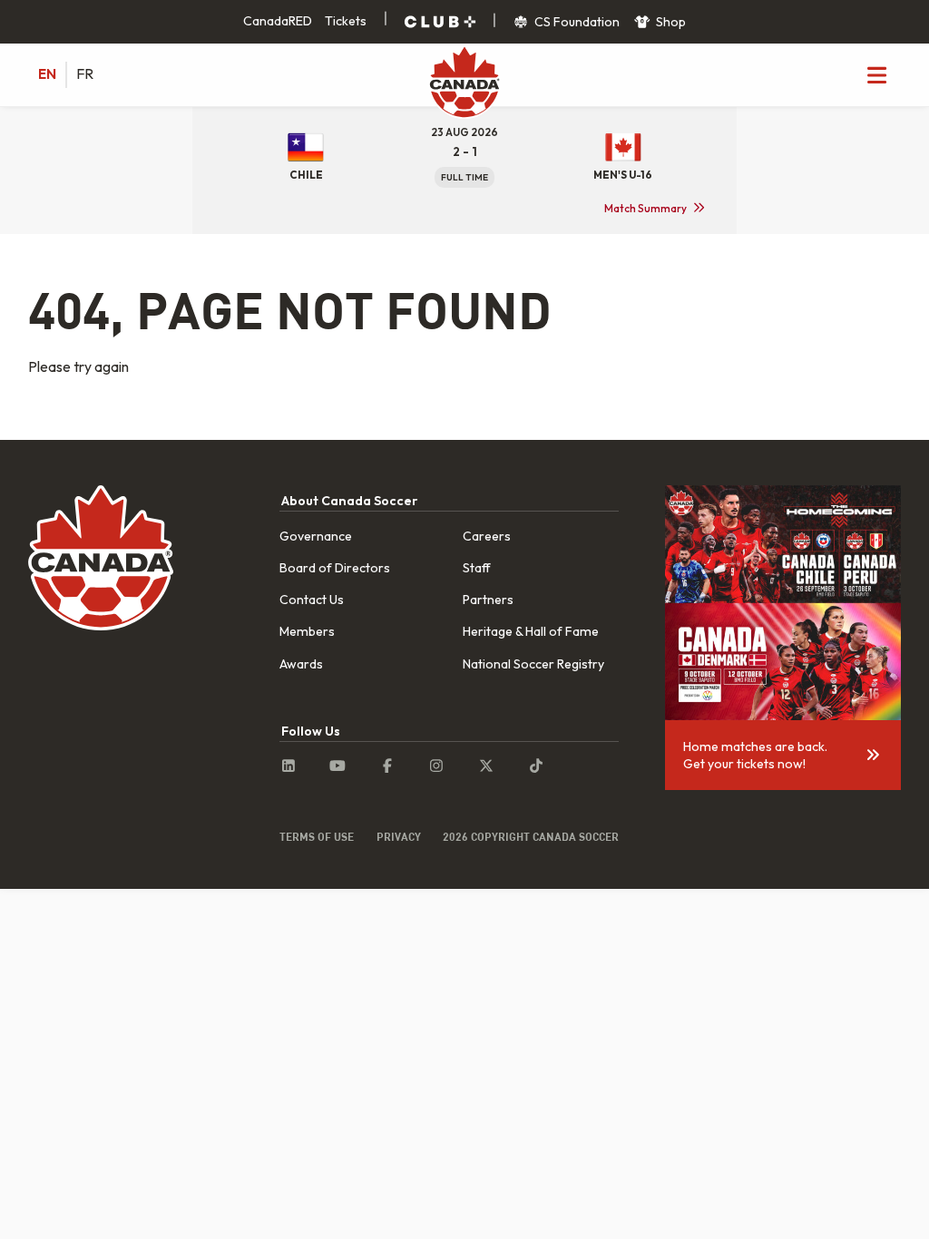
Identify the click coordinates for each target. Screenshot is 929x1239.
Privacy (398, 836)
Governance (315, 536)
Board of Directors (334, 568)
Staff (477, 568)
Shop (669, 22)
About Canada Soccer (349, 501)
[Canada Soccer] (464, 83)
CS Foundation (576, 22)
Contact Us (311, 599)
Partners (488, 599)
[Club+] (440, 22)
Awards (301, 664)
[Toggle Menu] (876, 74)
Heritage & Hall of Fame (531, 631)
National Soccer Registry (533, 664)
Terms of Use (316, 836)
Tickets (346, 21)
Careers (487, 536)
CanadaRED (277, 21)
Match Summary (645, 208)
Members (307, 631)
